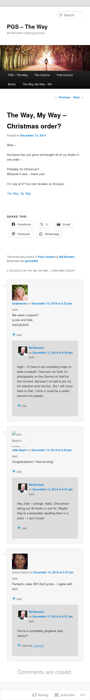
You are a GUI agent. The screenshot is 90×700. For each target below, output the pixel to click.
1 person (38, 645)
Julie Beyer (19, 450)
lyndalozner (19, 303)
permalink (31, 261)
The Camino (42, 75)
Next (78, 97)
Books (12, 84)
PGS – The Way (27, 26)
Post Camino (65, 75)
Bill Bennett (66, 257)
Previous (62, 97)
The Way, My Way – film (37, 84)
